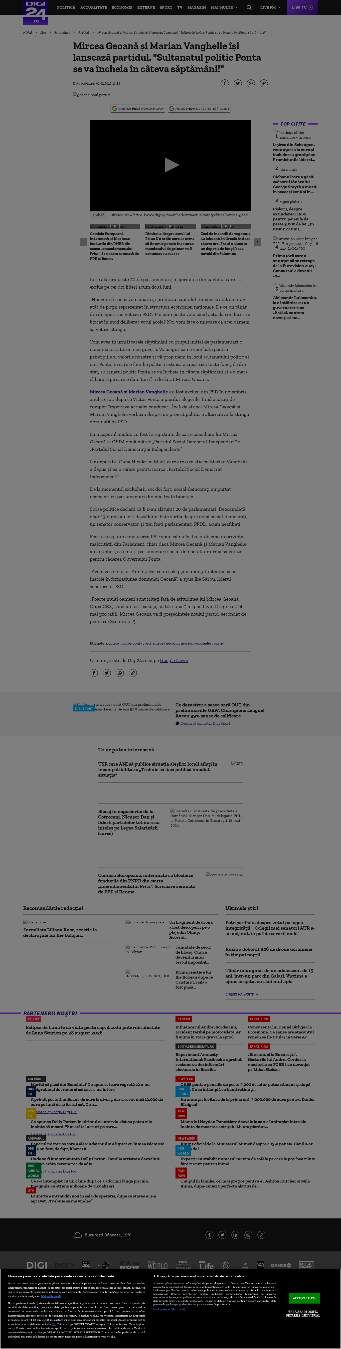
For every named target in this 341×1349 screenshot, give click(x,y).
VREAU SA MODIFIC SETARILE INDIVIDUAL (303, 1314)
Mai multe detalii (51, 1296)
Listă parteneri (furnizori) (169, 1309)
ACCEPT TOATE (305, 1298)
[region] (170, 1309)
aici (54, 1324)
